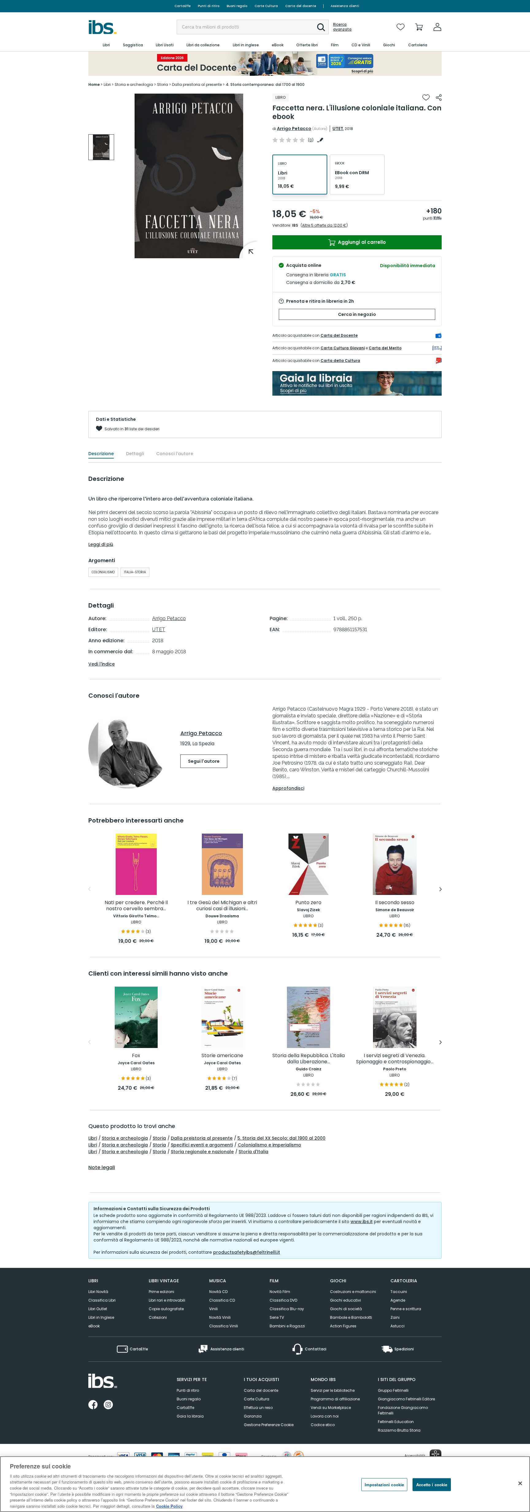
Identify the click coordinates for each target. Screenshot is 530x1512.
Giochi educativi (345, 1300)
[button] (321, 27)
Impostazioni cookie (384, 1484)
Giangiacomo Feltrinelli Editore (406, 1399)
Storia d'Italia (253, 1152)
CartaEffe (182, 6)
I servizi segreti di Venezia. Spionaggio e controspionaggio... (394, 1059)
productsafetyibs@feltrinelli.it (246, 1252)
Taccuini (398, 1291)
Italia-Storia (135, 572)
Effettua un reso (258, 1407)
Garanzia (253, 1416)
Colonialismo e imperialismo (269, 1145)
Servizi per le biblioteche (333, 1390)
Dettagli (135, 454)
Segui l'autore (204, 761)
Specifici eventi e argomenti (202, 1145)
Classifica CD (222, 1300)
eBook (94, 1326)
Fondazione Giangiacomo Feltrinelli (403, 1410)
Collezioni (158, 1317)
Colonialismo (103, 572)
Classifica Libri (102, 1300)
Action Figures (343, 1326)
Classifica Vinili (223, 1326)
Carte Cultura (266, 6)
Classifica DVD (283, 1300)
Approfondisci (288, 788)
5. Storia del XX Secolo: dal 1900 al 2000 (281, 1138)
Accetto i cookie (431, 1484)
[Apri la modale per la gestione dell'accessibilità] (435, 1455)
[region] (265, 1484)
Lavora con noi (325, 1416)
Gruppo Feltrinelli (393, 1390)
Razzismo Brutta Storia (399, 1430)
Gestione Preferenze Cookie (269, 1424)
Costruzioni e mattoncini (353, 1291)
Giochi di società (346, 1308)
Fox (136, 1056)
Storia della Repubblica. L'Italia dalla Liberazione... (308, 1059)
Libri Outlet (97, 1308)
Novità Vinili (220, 1317)
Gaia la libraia (190, 1416)
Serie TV (277, 1317)
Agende (397, 1300)
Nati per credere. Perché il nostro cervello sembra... (136, 906)
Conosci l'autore (174, 454)
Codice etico (323, 1424)
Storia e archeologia (125, 1138)
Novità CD (218, 1291)
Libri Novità (98, 1291)
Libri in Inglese (101, 1317)
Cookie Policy (169, 1506)
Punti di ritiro (208, 6)
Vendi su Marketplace (331, 1407)
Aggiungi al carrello (361, 242)
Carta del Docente (339, 335)
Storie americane (222, 1056)
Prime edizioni (161, 1291)
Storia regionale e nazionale (202, 1152)
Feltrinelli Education (396, 1421)
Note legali (101, 1167)
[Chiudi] (520, 1483)
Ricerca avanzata (342, 27)
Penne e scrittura (405, 1308)
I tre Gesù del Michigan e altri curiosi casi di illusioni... (222, 906)
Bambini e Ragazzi (287, 1326)
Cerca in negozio (357, 314)
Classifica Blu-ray (287, 1308)
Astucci (397, 1326)
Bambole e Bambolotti (351, 1317)
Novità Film (280, 1291)
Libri (92, 1138)
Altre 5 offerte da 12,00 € (324, 225)
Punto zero (308, 903)
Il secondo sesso (394, 903)
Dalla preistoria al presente (201, 1138)
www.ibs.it (362, 1221)
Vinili (213, 1308)
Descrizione (101, 454)
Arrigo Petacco (294, 128)
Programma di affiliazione (335, 1399)
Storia (159, 1138)
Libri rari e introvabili (167, 1300)
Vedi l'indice (101, 664)
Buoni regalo (237, 6)
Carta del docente (300, 6)
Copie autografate (166, 1308)
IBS (295, 225)
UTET (337, 128)
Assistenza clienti (345, 6)
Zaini (395, 1317)
